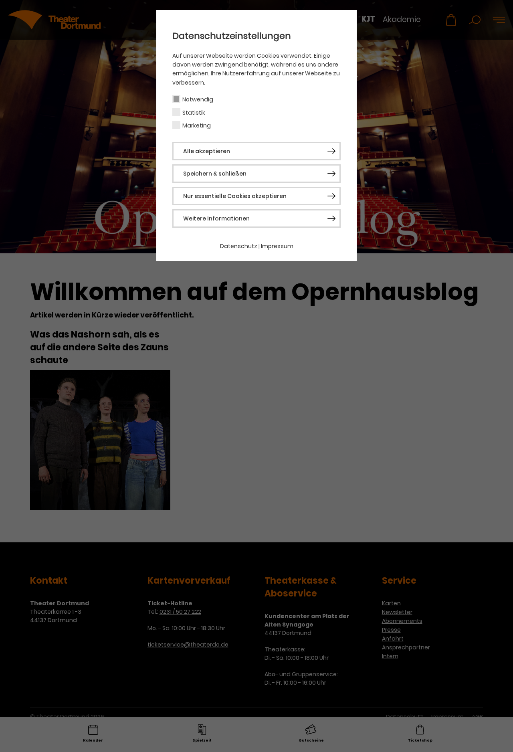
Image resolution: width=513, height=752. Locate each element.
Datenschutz (238, 246)
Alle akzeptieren (206, 151)
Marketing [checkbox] (196, 125)
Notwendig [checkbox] (197, 99)
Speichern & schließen (214, 174)
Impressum (277, 246)
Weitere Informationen (216, 218)
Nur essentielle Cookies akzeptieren (235, 196)
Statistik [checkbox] (193, 113)
